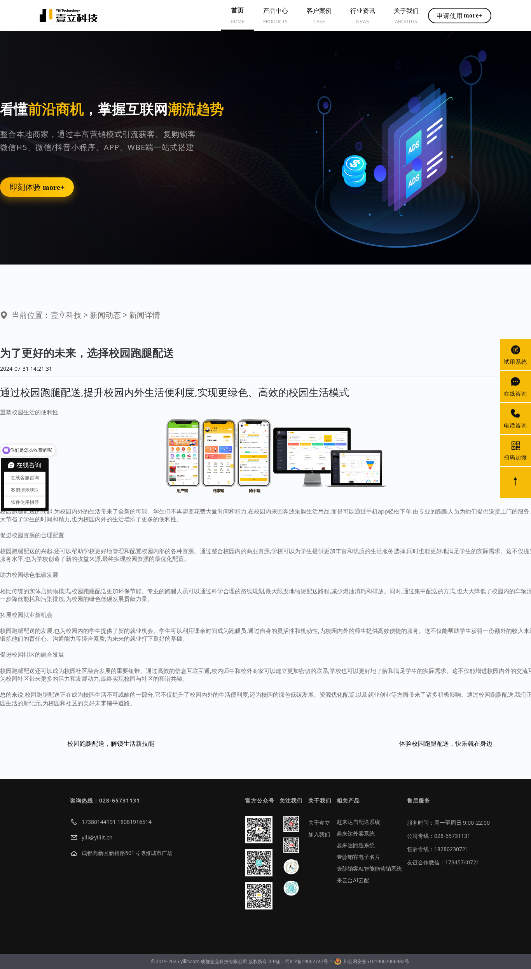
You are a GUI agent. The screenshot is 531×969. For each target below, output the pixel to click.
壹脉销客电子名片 (358, 856)
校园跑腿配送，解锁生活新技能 (110, 743)
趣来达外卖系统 (356, 833)
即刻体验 (37, 187)
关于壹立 (319, 822)
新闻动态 (105, 315)
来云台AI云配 (353, 880)
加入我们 (319, 834)
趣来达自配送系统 (358, 821)
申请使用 (460, 15)
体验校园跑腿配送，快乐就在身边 (446, 743)
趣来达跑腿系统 (356, 845)
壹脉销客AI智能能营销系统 (369, 868)
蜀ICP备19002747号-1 (308, 961)
